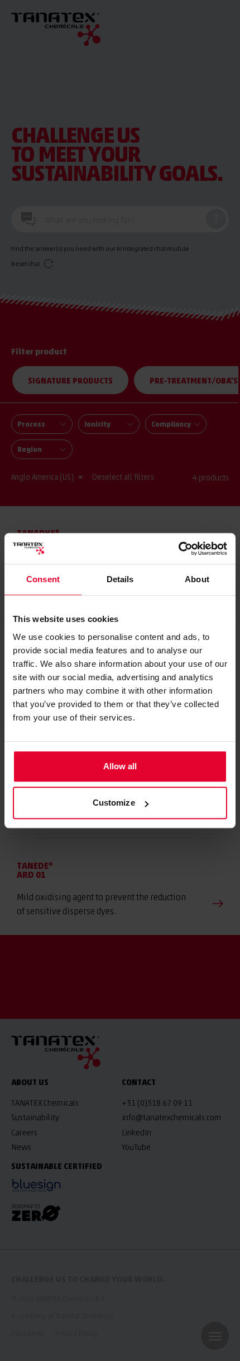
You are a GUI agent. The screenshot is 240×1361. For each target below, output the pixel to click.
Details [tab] (120, 579)
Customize (114, 802)
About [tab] (197, 579)
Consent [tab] (43, 579)
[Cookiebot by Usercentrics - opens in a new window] (178, 548)
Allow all (120, 766)
